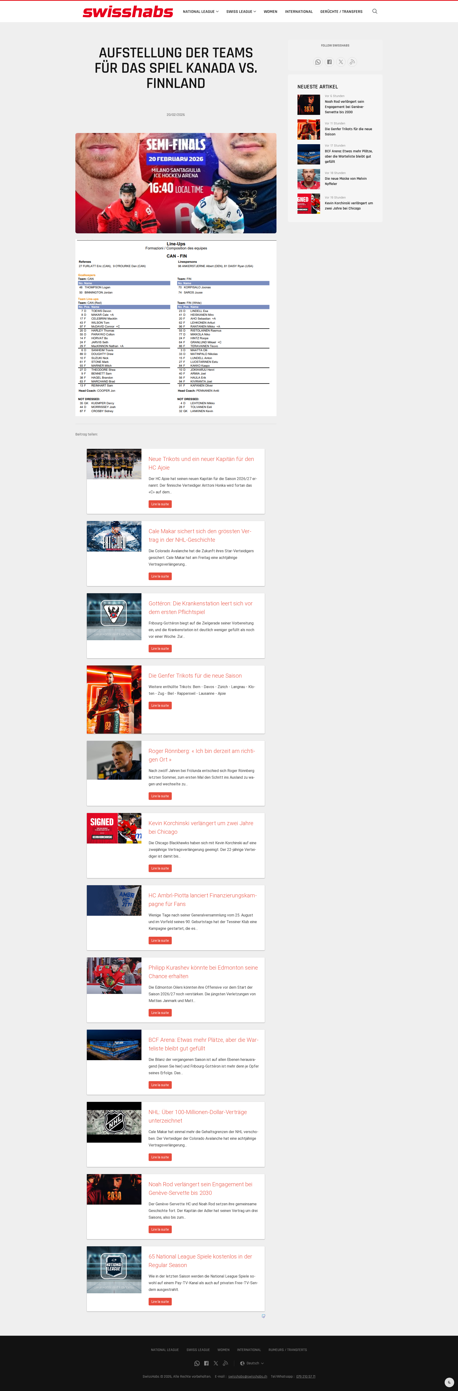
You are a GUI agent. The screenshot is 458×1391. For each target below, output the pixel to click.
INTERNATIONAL (249, 1349)
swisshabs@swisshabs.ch (247, 1376)
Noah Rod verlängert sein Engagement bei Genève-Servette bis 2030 (344, 107)
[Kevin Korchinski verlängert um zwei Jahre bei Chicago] (308, 203)
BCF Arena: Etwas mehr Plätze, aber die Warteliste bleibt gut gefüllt (349, 156)
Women (270, 11)
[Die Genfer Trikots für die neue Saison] (308, 129)
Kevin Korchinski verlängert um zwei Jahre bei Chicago (349, 206)
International (299, 11)
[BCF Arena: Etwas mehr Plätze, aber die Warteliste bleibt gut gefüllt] (308, 154)
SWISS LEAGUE (198, 1349)
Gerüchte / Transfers (341, 11)
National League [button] (199, 11)
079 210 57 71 (305, 1376)
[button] (375, 11)
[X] (341, 62)
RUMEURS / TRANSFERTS (288, 1349)
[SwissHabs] (128, 11)
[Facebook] (329, 62)
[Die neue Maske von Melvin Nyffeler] (308, 179)
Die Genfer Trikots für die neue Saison (348, 132)
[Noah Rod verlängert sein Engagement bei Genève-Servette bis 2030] (308, 104)
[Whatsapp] (318, 62)
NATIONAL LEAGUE (165, 1349)
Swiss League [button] (239, 11)
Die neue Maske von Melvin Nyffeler (346, 181)
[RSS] (352, 62)
